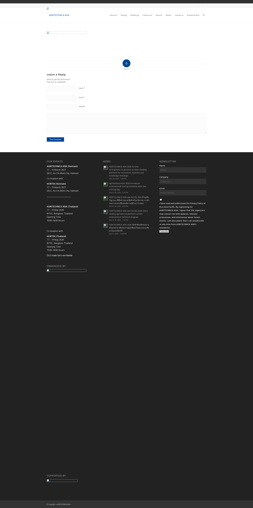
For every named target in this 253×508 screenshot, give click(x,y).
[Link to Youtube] (200, 5)
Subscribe (164, 231)
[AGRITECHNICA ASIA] (58, 15)
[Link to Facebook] (196, 5)
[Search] (203, 15)
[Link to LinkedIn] (204, 5)
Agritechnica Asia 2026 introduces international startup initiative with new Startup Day (127, 186)
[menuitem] (113, 15)
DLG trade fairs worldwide (59, 255)
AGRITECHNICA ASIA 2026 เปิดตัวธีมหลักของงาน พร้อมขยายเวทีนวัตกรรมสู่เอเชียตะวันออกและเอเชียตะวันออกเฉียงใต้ (129, 227)
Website (82, 106)
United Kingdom (184, 1)
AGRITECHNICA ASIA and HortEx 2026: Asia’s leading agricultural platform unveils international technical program (128, 214)
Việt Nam (188, 1)
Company (163, 177)
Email (81, 97)
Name (82, 88)
